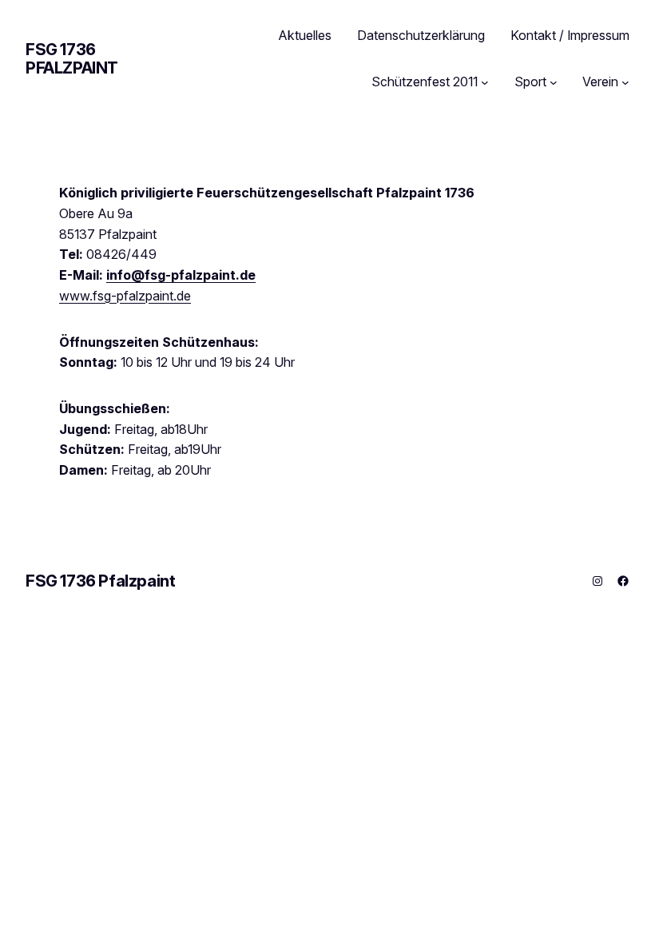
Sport (530, 82)
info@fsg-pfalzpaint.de (181, 275)
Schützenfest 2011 (424, 82)
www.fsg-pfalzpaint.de (125, 296)
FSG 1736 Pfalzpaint (72, 59)
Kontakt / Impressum (569, 35)
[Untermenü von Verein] (625, 82)
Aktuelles (305, 35)
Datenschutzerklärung (421, 35)
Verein (600, 82)
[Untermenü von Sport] (554, 82)
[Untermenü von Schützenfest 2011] (485, 82)
